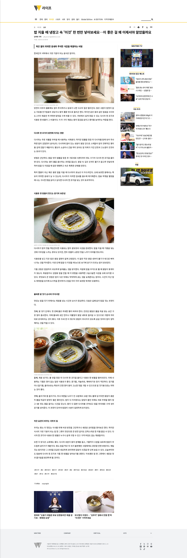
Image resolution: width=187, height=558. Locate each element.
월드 (77, 19)
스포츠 (58, 19)
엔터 (45, 19)
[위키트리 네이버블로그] (148, 546)
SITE (125, 533)
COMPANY (67, 533)
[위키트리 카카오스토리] (141, 546)
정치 (68, 19)
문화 (73, 19)
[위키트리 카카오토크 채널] (144, 546)
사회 (63, 19)
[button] (130, 27)
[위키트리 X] (144, 544)
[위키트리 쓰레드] (151, 544)
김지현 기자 (37, 37)
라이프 (51, 19)
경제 (41, 19)
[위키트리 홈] (38, 10)
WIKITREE (37, 533)
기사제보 (37, 483)
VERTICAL (97, 533)
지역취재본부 (109, 19)
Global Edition (86, 19)
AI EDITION (98, 19)
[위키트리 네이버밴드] (141, 549)
